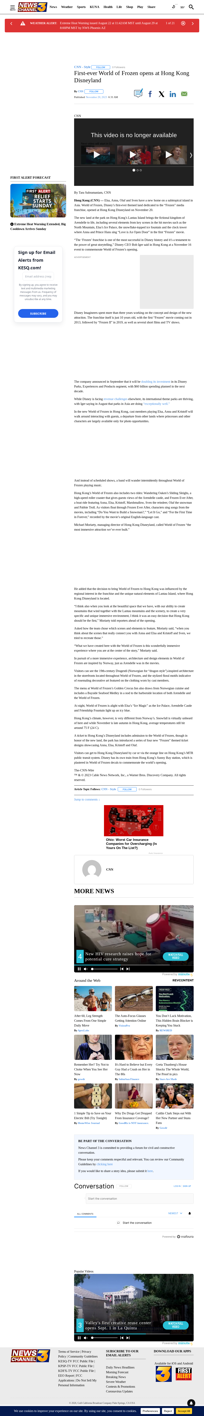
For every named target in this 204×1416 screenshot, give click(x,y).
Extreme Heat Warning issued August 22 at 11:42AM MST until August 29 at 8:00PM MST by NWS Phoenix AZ (109, 25)
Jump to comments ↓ (87, 799)
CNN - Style (108, 789)
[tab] (85, 1213)
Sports (81, 7)
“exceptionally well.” (156, 403)
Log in (177, 1186)
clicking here (105, 1164)
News (53, 7)
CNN (80, 91)
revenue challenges (116, 399)
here (150, 1171)
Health (108, 7)
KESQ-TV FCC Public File (75, 1379)
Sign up (187, 1186)
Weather (67, 7)
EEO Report (66, 1393)
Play (140, 7)
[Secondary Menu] (15, 7)
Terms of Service (68, 1369)
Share (151, 7)
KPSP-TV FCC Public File (75, 1384)
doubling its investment (155, 381)
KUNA (94, 7)
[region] (134, 1234)
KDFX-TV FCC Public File (76, 1389)
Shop (129, 7)
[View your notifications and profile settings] (190, 1213)
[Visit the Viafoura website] (185, 1282)
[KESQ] (32, 7)
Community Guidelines (83, 1374)
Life (119, 7)
